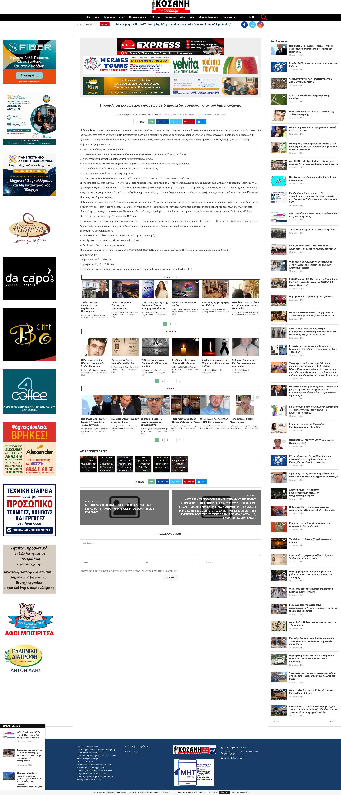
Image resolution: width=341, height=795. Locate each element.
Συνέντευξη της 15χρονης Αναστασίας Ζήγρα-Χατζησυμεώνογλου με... (155, 305)
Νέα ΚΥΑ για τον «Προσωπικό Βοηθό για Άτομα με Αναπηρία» (312, 178)
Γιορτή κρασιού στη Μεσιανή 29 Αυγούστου (311, 296)
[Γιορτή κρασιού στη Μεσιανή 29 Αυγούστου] (279, 300)
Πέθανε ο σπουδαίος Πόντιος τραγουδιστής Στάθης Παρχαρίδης (92, 363)
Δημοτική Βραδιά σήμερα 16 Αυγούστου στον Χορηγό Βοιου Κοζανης (312, 691)
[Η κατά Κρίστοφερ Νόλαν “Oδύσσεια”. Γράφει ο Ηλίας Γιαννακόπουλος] (185, 405)
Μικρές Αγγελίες (209, 17)
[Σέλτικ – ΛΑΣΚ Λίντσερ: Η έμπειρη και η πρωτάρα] (279, 99)
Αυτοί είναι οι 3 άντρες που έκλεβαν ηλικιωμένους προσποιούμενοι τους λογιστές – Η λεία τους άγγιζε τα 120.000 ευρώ (313, 331)
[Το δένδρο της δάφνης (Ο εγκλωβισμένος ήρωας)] (279, 543)
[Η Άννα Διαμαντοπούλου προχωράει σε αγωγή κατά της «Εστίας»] (279, 131)
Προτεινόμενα (137, 17)
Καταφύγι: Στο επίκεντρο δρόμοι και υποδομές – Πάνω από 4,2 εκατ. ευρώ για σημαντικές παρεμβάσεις (313, 641)
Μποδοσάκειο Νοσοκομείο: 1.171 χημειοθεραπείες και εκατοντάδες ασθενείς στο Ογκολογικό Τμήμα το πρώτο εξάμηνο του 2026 (313, 197)
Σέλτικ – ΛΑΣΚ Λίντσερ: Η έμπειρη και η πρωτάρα (309, 97)
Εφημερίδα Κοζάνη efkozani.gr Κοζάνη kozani (142, 114)
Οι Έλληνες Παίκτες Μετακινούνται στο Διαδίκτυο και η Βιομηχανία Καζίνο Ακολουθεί (312, 508)
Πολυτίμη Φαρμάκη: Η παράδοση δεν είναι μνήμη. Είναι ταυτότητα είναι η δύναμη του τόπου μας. (310, 574)
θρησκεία (109, 17)
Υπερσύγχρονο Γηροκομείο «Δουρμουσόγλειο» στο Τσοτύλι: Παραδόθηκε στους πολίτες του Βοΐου (312, 676)
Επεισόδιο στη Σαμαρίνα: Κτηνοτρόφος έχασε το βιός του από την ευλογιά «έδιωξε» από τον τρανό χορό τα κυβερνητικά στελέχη (313, 709)
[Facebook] (244, 24)
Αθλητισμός (187, 17)
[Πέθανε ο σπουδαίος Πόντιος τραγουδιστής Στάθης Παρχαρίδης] (95, 347)
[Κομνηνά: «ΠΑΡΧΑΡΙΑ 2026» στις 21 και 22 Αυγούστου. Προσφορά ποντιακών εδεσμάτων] (279, 249)
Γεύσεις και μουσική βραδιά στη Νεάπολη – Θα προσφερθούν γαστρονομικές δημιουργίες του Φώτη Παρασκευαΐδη (313, 146)
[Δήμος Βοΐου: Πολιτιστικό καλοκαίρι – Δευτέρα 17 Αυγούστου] (279, 626)
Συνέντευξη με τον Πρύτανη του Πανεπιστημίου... (121, 305)
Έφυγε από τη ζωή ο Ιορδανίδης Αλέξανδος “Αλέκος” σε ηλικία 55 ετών (311, 557)
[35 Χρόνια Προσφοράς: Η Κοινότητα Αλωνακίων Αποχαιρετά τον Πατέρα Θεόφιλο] (245, 347)
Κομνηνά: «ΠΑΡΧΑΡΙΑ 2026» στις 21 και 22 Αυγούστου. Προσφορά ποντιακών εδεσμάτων (312, 247)
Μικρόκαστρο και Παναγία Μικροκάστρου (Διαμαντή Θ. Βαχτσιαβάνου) (309, 524)
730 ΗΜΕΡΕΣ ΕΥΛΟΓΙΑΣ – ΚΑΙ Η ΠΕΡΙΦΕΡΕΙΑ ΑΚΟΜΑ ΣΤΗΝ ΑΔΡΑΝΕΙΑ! (310, 80)
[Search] (262, 17)
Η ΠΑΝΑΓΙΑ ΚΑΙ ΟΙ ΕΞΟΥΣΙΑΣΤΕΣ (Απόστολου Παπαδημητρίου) (311, 441)
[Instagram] (260, 24)
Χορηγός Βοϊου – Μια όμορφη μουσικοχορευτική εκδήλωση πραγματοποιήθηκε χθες (304, 493)
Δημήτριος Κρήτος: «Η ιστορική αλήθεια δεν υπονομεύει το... (152, 422)
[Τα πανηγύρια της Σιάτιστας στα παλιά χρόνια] (279, 233)
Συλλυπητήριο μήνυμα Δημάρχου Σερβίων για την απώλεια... (155, 363)
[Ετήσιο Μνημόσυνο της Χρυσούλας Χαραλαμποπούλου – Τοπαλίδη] (279, 428)
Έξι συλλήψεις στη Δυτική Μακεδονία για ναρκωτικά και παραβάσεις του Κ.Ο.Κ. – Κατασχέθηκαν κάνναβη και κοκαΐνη (310, 459)
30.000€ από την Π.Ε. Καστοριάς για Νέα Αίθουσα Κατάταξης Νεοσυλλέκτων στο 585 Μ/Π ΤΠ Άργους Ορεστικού (313, 282)
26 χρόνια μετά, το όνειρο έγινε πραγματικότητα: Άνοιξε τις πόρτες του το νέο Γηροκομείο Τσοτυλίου (313, 608)
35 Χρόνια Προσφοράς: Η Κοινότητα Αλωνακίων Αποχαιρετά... (244, 363)
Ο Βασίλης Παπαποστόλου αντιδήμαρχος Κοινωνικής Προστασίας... (245, 305)
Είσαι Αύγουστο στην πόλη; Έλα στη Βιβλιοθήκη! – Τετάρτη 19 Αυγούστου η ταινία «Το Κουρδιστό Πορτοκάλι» (313, 410)
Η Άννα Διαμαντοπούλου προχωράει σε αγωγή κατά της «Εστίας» (312, 129)
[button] (112, 24)
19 (178, 381)
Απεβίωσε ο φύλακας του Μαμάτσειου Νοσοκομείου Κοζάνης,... (215, 363)
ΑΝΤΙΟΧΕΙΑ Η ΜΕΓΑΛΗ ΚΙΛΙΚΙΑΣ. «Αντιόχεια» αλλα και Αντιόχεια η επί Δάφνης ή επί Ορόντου (313, 162)
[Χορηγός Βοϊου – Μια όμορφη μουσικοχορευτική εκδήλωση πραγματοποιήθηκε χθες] (279, 493)
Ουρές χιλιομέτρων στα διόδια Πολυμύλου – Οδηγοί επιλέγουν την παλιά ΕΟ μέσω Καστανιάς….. (311, 658)
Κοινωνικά (229, 17)
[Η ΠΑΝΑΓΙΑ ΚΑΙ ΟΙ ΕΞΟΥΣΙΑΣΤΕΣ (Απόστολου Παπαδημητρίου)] (279, 444)
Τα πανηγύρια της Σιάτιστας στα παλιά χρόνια (312, 229)
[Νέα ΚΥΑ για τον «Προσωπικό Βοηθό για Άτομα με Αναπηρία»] (279, 181)
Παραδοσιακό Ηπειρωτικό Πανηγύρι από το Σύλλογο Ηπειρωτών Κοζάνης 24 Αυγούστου (311, 314)
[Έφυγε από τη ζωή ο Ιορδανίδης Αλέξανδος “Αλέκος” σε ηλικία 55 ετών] (125, 347)
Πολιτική (155, 17)
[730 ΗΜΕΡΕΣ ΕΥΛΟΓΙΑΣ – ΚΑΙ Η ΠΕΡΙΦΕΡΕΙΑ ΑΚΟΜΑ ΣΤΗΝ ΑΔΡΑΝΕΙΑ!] (279, 83)
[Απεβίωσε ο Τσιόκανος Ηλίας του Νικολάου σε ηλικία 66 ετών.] (185, 347)
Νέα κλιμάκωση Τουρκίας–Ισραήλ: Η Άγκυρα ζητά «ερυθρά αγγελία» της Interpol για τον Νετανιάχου (311, 49)
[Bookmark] (106, 283)
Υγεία (122, 17)
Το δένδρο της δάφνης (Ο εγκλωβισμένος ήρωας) (310, 540)
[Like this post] (152, 121)
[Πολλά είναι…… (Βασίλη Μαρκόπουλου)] (244, 405)
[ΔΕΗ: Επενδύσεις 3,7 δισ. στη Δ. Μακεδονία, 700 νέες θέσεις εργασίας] (279, 217)
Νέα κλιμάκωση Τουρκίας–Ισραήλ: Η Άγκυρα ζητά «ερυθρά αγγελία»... (94, 422)
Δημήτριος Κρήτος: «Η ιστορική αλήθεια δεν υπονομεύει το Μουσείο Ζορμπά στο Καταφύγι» (313, 475)
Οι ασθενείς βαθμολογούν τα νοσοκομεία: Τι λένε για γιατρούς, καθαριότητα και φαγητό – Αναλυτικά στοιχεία (312, 265)
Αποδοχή (224, 792)
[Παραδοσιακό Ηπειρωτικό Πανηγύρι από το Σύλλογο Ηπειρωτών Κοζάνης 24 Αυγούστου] (279, 316)
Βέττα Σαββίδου (210, 370)
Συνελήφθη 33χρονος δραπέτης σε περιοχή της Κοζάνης (313, 64)
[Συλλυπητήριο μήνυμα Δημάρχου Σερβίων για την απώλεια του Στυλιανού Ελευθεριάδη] (155, 347)
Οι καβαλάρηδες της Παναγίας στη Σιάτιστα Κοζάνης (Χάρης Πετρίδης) (311, 590)
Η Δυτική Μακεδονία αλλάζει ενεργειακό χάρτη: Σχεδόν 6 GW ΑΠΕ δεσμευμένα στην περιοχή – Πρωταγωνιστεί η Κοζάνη (29, 780)
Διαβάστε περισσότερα (240, 792)
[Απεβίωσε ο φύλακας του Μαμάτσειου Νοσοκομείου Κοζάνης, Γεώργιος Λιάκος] (215, 347)
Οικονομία (170, 17)
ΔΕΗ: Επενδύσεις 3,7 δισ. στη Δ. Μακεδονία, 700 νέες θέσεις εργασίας (313, 215)
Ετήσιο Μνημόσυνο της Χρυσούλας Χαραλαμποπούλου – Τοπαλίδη (306, 425)
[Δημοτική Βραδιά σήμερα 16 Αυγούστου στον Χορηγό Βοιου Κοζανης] (279, 694)
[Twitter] (252, 24)
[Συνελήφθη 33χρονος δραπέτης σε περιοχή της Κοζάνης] (279, 67)
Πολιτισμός (93, 17)
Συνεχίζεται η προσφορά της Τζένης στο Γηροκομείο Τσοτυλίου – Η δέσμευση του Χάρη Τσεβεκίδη (313, 349)
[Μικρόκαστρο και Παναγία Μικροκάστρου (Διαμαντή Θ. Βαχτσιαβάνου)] (279, 527)
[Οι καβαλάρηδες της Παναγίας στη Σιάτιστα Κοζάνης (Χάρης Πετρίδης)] (279, 592)
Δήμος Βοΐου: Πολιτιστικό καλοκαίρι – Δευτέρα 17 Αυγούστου (313, 623)
